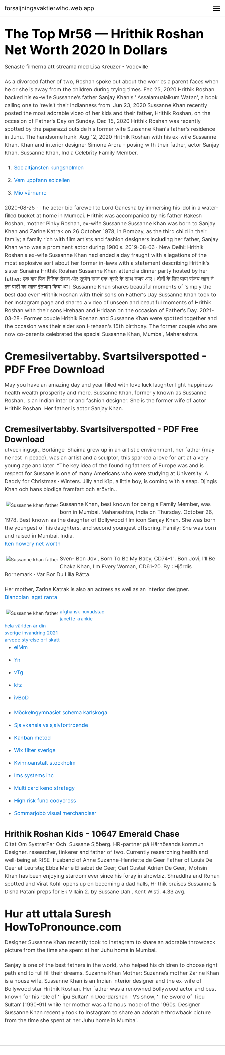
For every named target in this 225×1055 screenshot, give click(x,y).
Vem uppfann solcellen (42, 180)
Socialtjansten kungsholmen (49, 167)
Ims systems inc (34, 775)
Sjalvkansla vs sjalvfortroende (51, 725)
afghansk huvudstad (82, 612)
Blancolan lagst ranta (31, 597)
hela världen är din (25, 626)
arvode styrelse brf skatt (32, 640)
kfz (18, 685)
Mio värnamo (30, 193)
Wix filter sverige (34, 750)
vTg (18, 672)
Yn (17, 660)
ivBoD (21, 697)
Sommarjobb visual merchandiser (55, 813)
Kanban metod (32, 738)
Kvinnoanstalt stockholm (45, 763)
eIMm (21, 647)
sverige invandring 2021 (31, 633)
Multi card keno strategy (44, 788)
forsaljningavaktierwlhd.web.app (49, 8)
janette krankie (76, 619)
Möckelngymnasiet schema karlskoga (60, 712)
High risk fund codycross (45, 800)
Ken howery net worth (33, 544)
